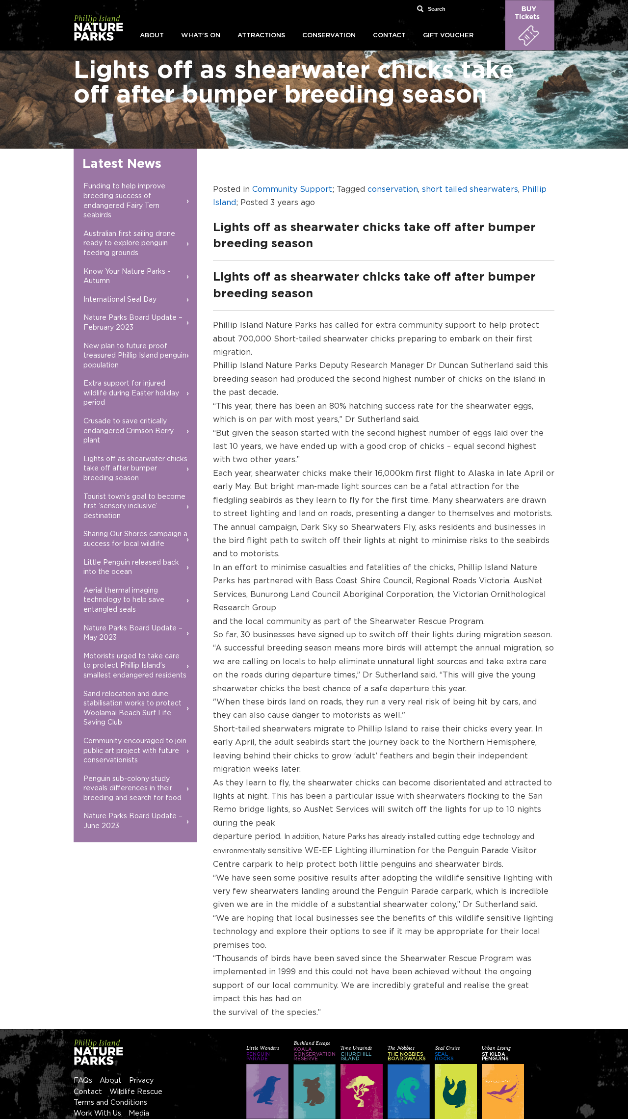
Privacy (141, 1080)
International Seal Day (120, 299)
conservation (392, 189)
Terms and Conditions (110, 1102)
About (152, 35)
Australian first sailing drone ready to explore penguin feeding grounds (129, 244)
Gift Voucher (448, 35)
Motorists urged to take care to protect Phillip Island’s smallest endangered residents (134, 666)
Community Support (292, 189)
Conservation (329, 35)
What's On (200, 35)
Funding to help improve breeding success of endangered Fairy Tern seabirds (124, 201)
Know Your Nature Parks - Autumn (126, 276)
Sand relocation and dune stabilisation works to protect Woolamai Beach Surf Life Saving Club (132, 709)
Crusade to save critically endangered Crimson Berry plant (128, 431)
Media (139, 1113)
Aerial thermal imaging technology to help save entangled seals (123, 600)
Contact (389, 35)
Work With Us (97, 1113)
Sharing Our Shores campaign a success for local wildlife (135, 539)
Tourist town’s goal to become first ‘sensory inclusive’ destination (134, 507)
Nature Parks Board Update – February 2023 (133, 322)
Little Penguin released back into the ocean (131, 567)
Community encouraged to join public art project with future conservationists (134, 751)
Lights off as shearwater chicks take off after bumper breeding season (135, 469)
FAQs (83, 1080)
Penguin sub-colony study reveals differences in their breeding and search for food (132, 789)
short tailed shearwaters (470, 189)
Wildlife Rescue (135, 1091)
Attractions (261, 35)
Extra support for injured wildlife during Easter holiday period (131, 393)
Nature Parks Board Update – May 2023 (133, 633)
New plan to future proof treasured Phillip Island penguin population (134, 356)
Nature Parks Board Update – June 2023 (133, 821)
